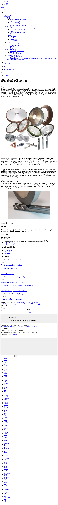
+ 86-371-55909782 (8, 242)
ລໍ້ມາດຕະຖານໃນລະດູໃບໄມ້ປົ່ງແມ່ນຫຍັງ (12, 282)
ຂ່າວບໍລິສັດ (6, 75)
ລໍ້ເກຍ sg (12, 46)
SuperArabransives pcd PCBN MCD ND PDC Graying (23, 25)
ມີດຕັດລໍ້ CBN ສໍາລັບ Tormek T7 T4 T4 (19, 32)
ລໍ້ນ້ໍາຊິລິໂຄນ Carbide (15, 43)
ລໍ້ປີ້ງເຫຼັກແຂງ (13, 31)
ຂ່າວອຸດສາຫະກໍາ (8, 77)
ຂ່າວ (5, 62)
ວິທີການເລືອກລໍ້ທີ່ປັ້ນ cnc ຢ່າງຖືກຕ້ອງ (11, 299)
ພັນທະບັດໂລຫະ (13, 39)
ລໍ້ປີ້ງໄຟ (11, 48)
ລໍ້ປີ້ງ (6, 304)
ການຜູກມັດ (9, 35)
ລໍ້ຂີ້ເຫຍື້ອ (9, 42)
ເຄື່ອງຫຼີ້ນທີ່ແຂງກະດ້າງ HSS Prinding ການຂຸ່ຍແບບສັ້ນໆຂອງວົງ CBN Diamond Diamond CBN (33, 58)
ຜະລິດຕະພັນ (7, 16)
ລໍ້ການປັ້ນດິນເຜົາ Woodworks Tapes (15, 59)
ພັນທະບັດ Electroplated (15, 38)
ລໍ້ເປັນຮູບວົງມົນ (13, 52)
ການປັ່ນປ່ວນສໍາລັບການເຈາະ (23, 304)
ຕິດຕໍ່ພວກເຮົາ (7, 64)
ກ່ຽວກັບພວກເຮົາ (8, 13)
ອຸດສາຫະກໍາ (7, 61)
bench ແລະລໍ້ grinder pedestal (17, 51)
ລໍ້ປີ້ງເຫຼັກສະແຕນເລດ (42, 304)
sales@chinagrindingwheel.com (11, 244)
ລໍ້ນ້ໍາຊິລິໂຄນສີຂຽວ (14, 45)
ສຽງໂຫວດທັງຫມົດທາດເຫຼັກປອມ (18, 29)
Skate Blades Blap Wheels (16, 33)
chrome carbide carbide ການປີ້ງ (17, 23)
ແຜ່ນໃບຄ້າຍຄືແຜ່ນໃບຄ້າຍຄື (14, 54)
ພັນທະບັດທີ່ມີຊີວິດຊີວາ (15, 41)
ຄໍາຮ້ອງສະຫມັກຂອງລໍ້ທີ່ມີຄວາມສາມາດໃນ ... (14, 291)
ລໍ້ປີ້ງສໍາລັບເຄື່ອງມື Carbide (10, 69)
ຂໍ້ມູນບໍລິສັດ (9, 15)
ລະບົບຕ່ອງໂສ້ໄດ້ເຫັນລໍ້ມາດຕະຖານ (18, 19)
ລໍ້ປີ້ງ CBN (9, 26)
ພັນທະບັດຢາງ (13, 36)
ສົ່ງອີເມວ (3, 306)
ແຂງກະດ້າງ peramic (15, 22)
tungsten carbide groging (15, 21)
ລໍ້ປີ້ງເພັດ (9, 18)
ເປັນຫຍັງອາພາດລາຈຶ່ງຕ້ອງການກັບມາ (11, 265)
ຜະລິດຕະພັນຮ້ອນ (21, 302)
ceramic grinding (12, 304)
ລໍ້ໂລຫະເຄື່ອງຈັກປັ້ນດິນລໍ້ (13, 55)
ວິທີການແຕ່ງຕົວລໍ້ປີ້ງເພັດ (7, 274)
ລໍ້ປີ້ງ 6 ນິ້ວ (33, 304)
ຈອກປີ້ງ (2, 304)
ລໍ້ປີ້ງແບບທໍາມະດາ (11, 49)
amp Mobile (35, 302)
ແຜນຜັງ (29, 302)
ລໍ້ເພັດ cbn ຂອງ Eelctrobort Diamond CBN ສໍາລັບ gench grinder (25, 28)
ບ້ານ (5, 12)
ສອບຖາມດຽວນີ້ (4, 234)
